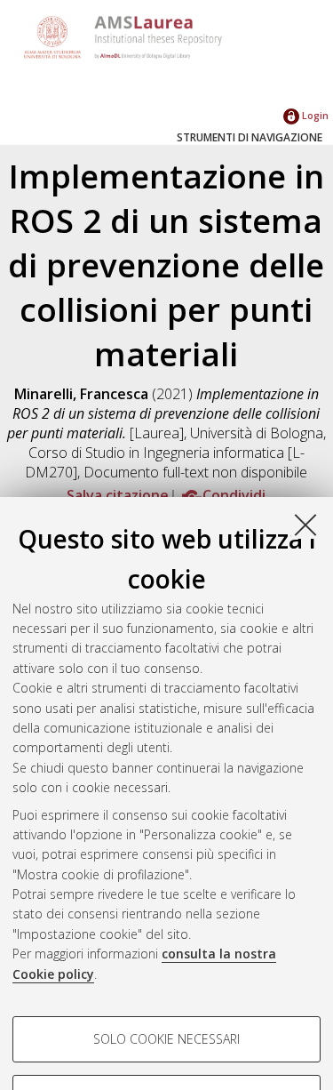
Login (314, 115)
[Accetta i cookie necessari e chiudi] (305, 524)
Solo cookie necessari (166, 1038)
